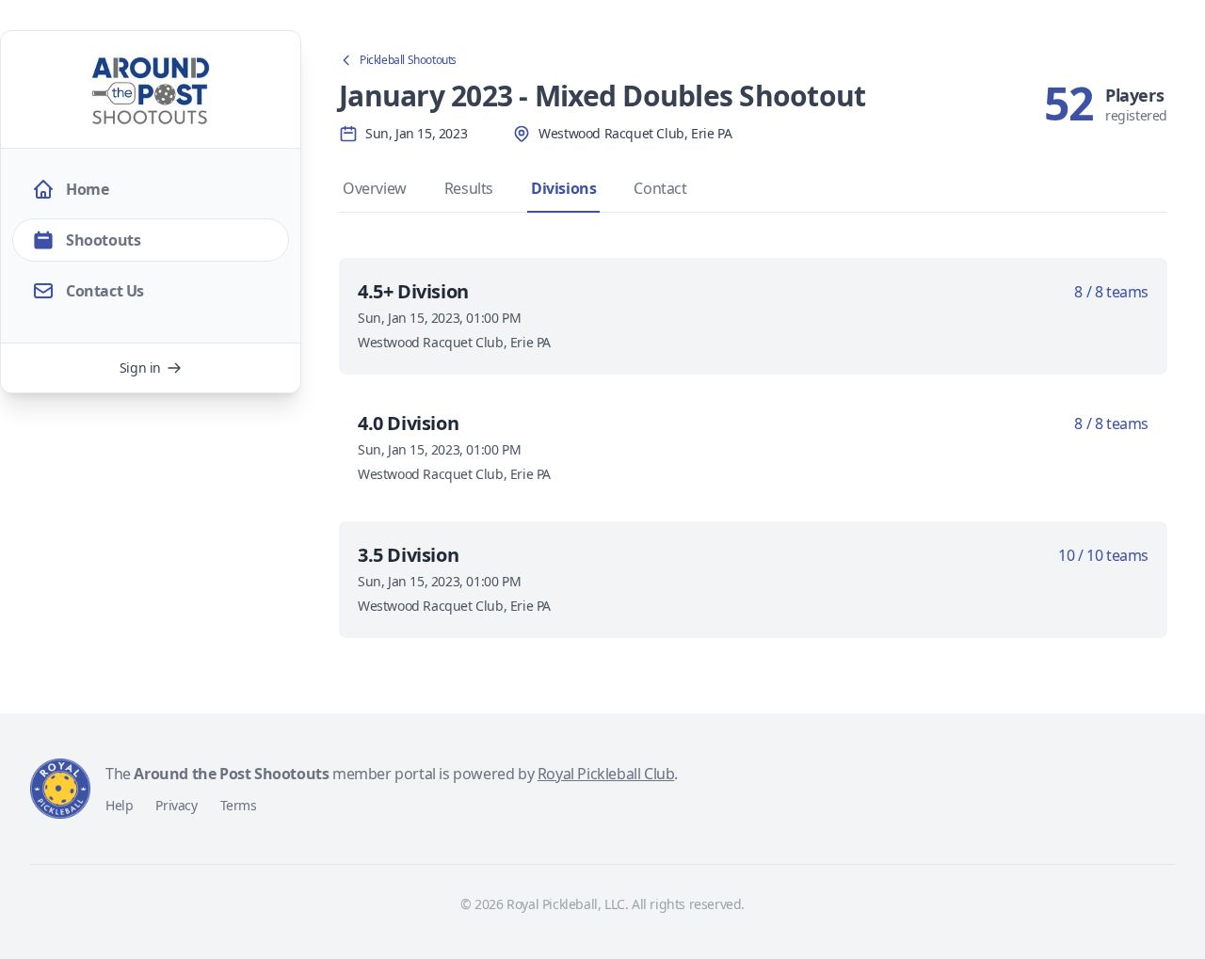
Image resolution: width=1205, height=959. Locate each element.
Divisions (563, 188)
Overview (375, 188)
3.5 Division (408, 554)
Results (468, 188)
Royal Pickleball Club (606, 773)
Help (119, 805)
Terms (238, 805)
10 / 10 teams (1103, 555)
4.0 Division (408, 423)
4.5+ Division (413, 291)
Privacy (176, 805)
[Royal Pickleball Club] (60, 789)
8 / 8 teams (1111, 291)
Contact (660, 188)
